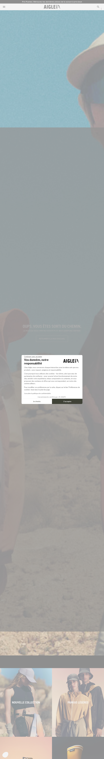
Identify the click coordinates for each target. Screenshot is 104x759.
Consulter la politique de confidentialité (37, 393)
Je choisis (37, 401)
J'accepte (67, 401)
